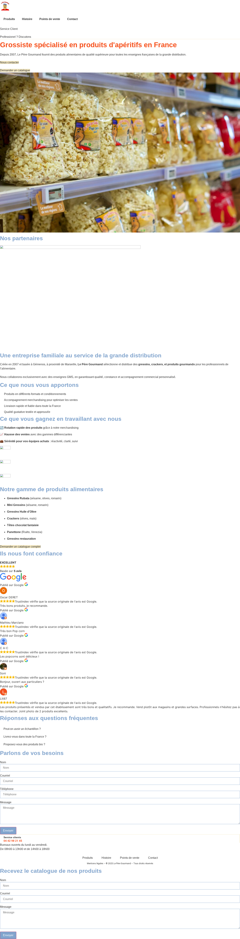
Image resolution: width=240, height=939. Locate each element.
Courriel (5, 775)
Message (5, 802)
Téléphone (7, 789)
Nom (3, 762)
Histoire (27, 19)
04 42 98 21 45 (13, 840)
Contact (72, 19)
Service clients (12, 837)
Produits (9, 19)
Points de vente (49, 19)
